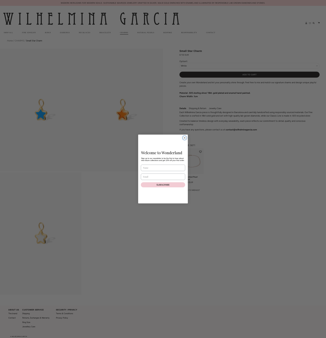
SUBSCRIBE (163, 185)
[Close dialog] (184, 138)
